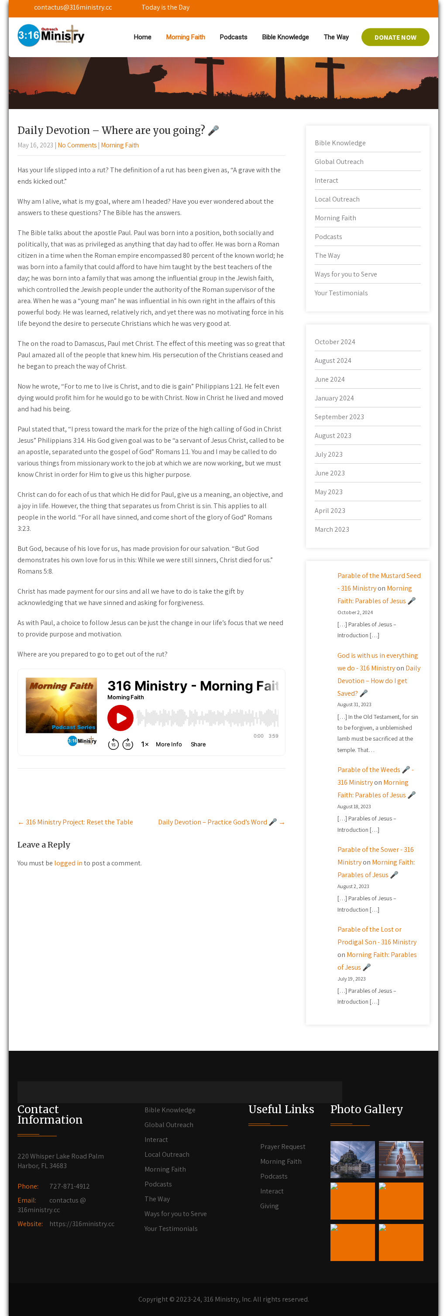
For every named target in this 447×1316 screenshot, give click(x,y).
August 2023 (333, 435)
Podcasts (234, 37)
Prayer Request (283, 1146)
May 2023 (329, 491)
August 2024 (333, 360)
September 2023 (339, 416)
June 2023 (330, 473)
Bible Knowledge (285, 37)
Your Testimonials (341, 292)
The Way (336, 37)
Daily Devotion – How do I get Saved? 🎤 (378, 680)
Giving (269, 1205)
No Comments (77, 145)
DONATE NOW (395, 37)
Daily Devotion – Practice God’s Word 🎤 (221, 822)
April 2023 (330, 510)
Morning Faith (185, 37)
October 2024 (335, 341)
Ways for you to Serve (346, 274)
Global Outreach (339, 161)
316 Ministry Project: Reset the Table (75, 822)
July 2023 (329, 454)
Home (142, 37)
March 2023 (332, 529)
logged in (68, 863)
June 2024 (330, 379)
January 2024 (334, 398)
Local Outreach (337, 199)
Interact (326, 180)
